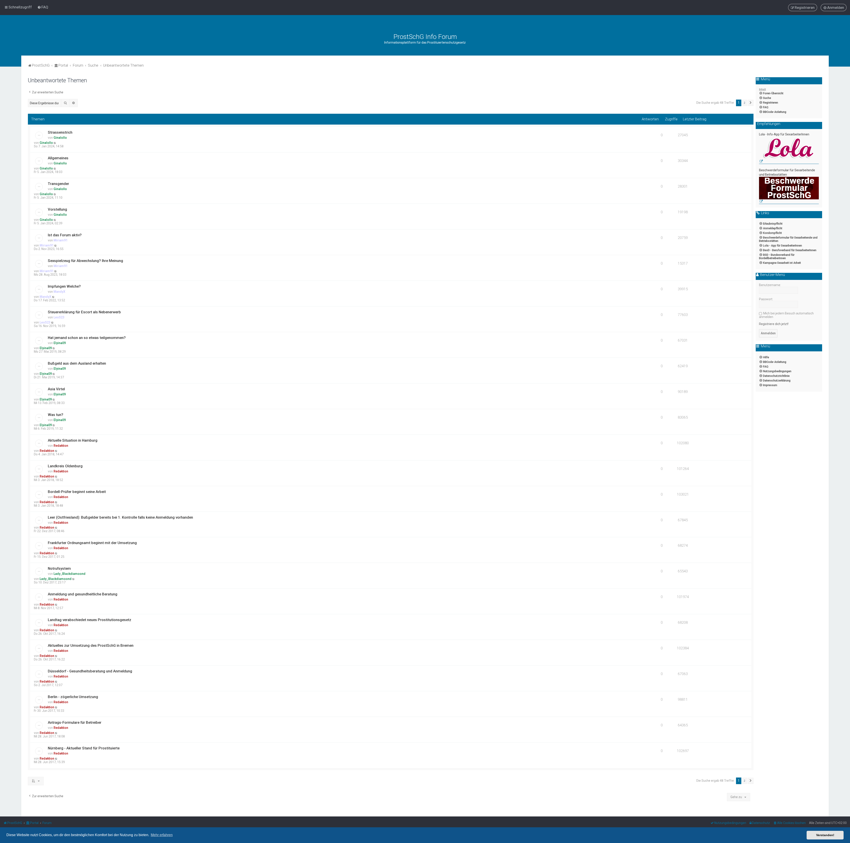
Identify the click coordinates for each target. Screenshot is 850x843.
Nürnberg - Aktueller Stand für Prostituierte (84, 748)
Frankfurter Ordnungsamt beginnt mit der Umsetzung (92, 543)
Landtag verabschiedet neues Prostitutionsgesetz (89, 620)
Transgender (58, 183)
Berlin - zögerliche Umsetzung (73, 697)
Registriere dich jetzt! (773, 324)
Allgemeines (58, 158)
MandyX (59, 291)
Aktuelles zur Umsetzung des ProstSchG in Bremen (90, 645)
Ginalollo (60, 137)
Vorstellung (57, 209)
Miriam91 (61, 240)
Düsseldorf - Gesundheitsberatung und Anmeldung (90, 671)
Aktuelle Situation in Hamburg (72, 440)
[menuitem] (42, 7)
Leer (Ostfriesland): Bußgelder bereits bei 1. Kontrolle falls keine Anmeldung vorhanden (120, 517)
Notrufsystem (59, 568)
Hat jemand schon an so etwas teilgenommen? (87, 337)
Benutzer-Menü (772, 275)
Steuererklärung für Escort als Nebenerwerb (84, 312)
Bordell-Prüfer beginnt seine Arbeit (77, 491)
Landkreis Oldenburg (65, 466)
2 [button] (744, 102)
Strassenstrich (60, 132)
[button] (750, 103)
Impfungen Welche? (64, 286)
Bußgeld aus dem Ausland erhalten (77, 363)
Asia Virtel (56, 389)
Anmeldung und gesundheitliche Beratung (82, 594)
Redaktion (61, 445)
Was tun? (55, 414)
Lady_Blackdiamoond (69, 573)
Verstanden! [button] (825, 835)
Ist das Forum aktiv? (65, 235)
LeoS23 (59, 317)
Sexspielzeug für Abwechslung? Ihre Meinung (85, 260)
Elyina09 (60, 343)
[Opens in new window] (789, 150)
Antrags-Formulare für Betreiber (74, 722)
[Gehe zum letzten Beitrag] (55, 142)
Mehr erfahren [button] (162, 835)
